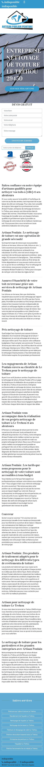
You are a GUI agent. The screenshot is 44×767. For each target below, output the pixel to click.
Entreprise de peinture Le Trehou (22, 739)
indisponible (12, 2)
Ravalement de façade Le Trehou (22, 716)
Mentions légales (28, 765)
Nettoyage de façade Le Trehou (22, 721)
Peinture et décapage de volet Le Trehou (22, 730)
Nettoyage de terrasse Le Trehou (22, 725)
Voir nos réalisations (22, 89)
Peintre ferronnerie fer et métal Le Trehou (22, 748)
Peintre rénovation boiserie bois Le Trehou (22, 735)
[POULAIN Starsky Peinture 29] (17, 20)
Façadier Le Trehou (22, 744)
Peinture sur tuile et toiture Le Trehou (22, 711)
